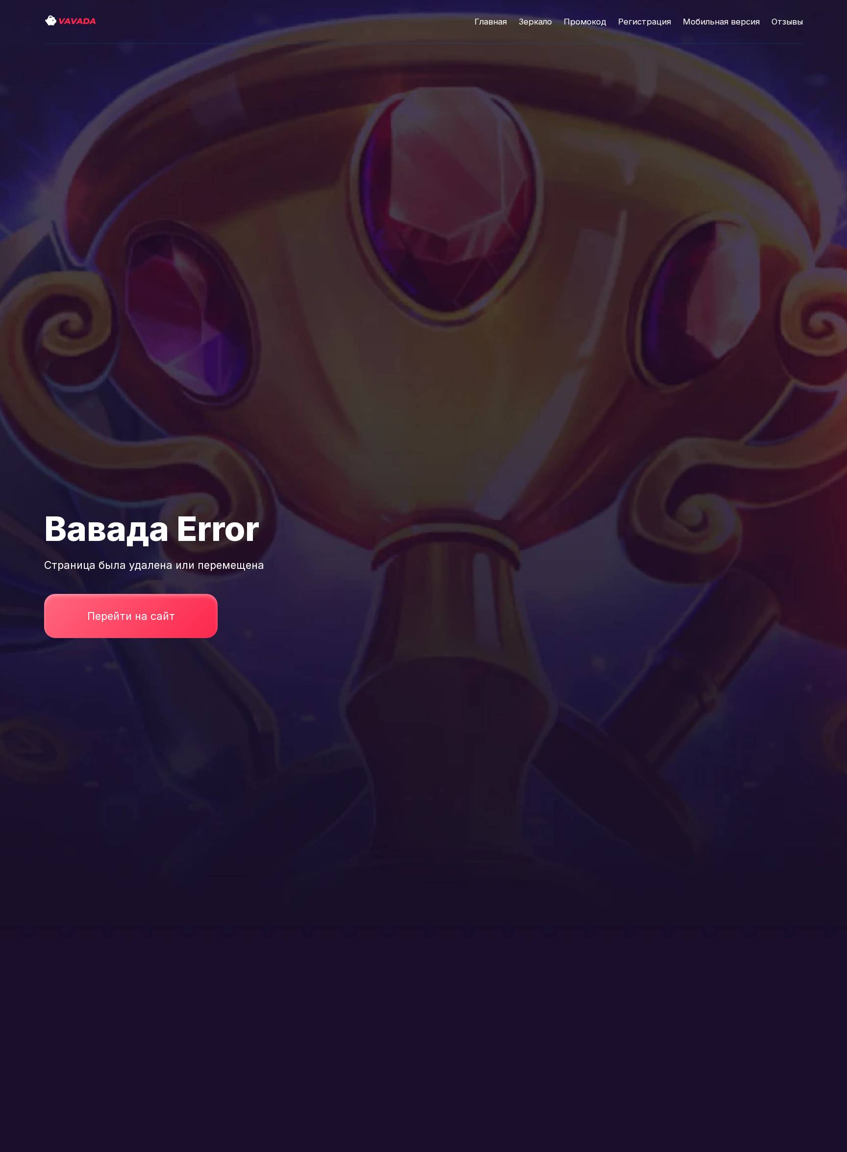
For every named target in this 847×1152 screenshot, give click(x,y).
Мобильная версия (721, 21)
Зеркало (535, 21)
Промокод (585, 21)
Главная (490, 21)
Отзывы (787, 21)
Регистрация (644, 21)
